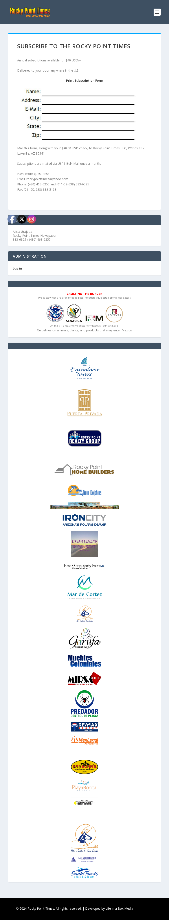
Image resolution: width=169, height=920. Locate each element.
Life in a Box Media (119, 908)
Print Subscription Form (84, 80)
